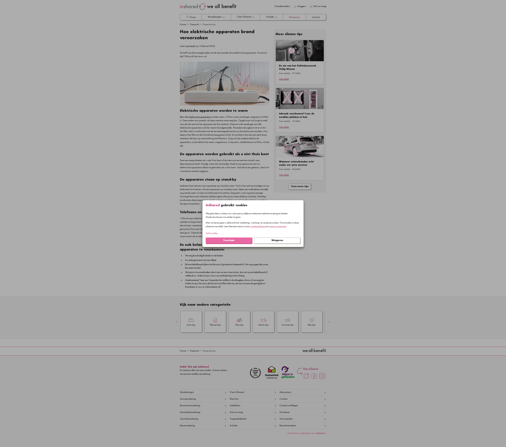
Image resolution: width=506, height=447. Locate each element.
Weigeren (277, 240)
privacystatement (277, 226)
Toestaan (228, 240)
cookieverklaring (258, 226)
